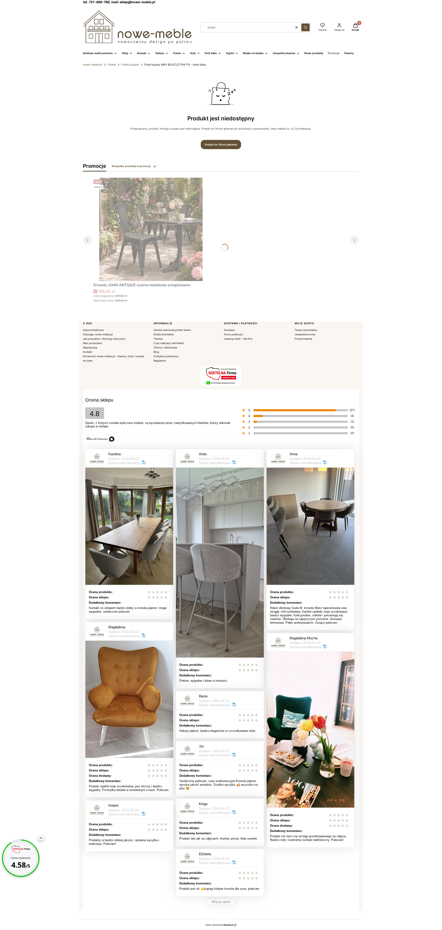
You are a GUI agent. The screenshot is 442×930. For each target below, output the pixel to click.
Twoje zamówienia (306, 330)
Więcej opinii (221, 902)
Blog (156, 351)
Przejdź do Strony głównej (221, 144)
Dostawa (229, 330)
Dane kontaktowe (93, 330)
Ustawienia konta (305, 334)
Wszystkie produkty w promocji (131, 166)
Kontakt (87, 351)
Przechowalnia (303, 338)
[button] (305, 27)
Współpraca (90, 347)
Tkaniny (158, 338)
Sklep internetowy (219, 925)
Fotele (112, 64)
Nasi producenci (92, 343)
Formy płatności (233, 334)
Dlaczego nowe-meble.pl (98, 334)
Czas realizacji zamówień (169, 343)
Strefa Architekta (164, 334)
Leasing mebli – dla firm (238, 338)
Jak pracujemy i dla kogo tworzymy (104, 338)
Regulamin (160, 360)
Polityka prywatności (166, 356)
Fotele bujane (130, 64)
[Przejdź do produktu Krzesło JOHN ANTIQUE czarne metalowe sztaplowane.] (151, 229)
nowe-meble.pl (92, 64)
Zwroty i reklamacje (165, 347)
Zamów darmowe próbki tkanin (172, 330)
